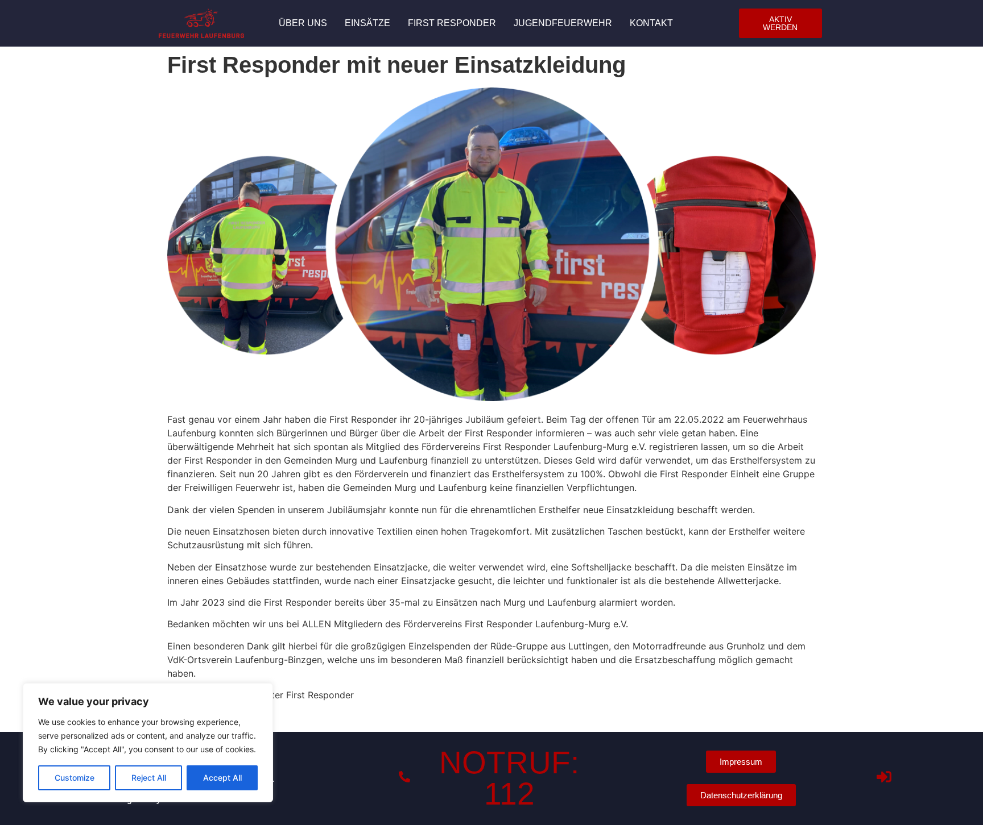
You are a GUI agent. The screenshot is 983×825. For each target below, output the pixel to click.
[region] (148, 742)
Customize (74, 777)
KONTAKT (651, 23)
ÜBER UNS (303, 23)
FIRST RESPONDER (452, 23)
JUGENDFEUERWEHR (563, 23)
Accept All (222, 777)
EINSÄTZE (367, 23)
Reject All (148, 777)
